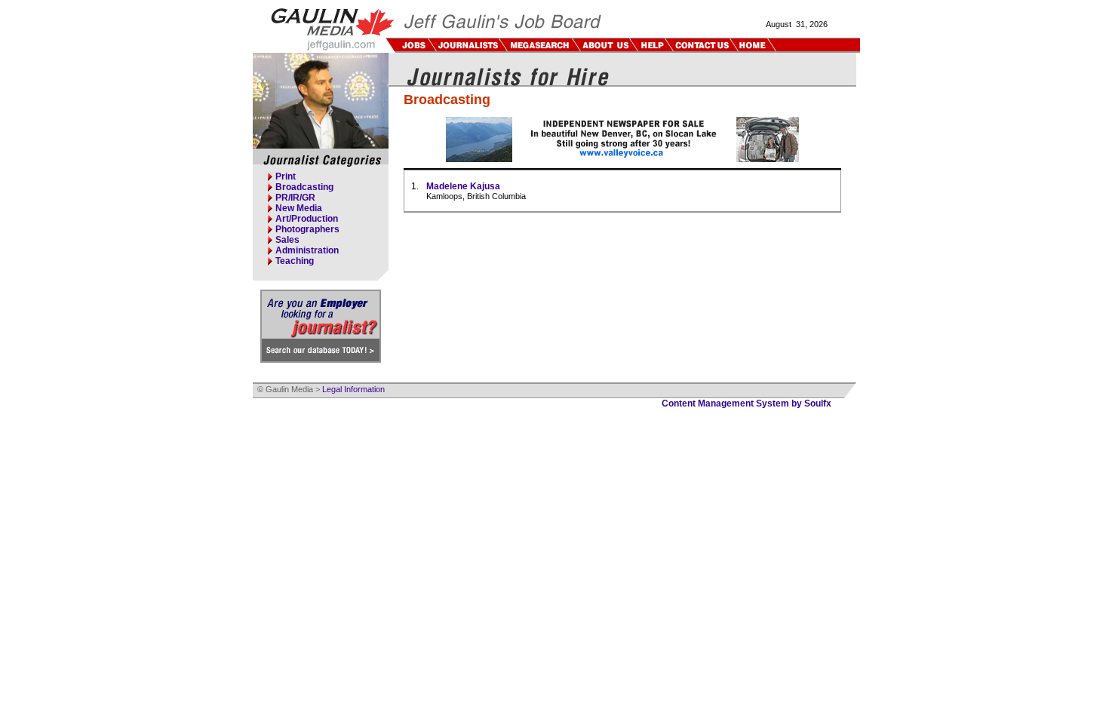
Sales (287, 240)
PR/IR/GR (295, 197)
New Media (298, 208)
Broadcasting (304, 187)
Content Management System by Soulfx (746, 403)
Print (285, 176)
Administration (307, 250)
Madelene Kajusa (463, 186)
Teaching (294, 261)
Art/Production (306, 218)
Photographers (307, 229)
